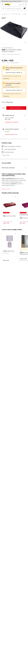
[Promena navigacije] (2, 5)
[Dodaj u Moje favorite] (3, 108)
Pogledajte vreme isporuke (11, 122)
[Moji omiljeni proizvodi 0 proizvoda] (22, 5)
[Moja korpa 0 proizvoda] (25, 5)
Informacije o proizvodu (8, 167)
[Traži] (3, 8)
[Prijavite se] (20, 5)
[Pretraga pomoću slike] (24, 8)
